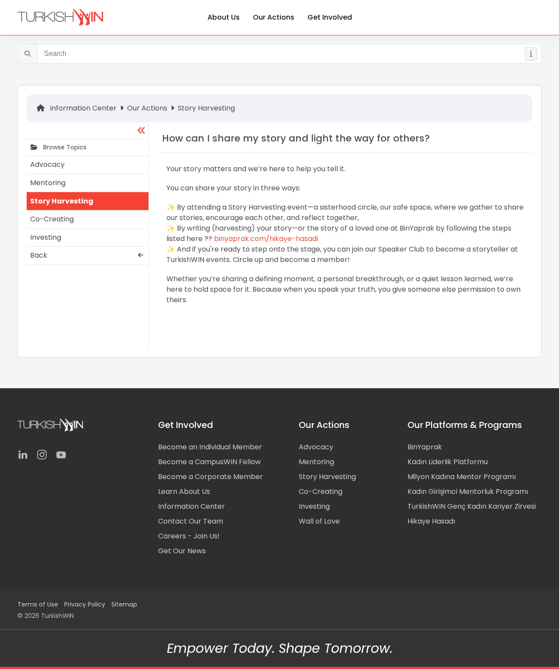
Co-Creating (320, 491)
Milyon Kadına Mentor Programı (461, 477)
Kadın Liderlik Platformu (447, 462)
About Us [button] (223, 17)
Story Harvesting (206, 108)
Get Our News (182, 551)
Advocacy (316, 447)
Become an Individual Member (210, 447)
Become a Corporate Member (210, 477)
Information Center (82, 108)
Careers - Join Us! (189, 536)
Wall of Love (319, 521)
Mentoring (316, 462)
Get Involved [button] (329, 17)
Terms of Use (37, 604)
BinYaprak (424, 447)
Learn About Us (184, 491)
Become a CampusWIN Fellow (209, 462)
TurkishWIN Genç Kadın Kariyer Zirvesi (471, 506)
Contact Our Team (190, 521)
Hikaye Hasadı (431, 521)
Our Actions (147, 108)
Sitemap (124, 604)
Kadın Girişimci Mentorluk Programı (467, 491)
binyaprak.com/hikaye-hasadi (265, 239)
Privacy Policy (84, 604)
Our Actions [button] (273, 17)
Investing (314, 506)
